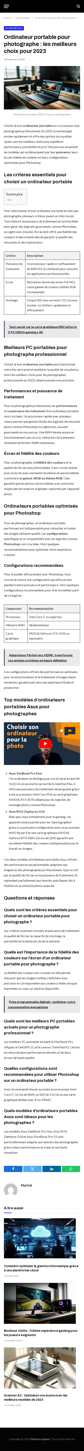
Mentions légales (40, 1439)
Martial (26, 1185)
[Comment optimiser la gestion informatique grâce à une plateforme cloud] (42, 1239)
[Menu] (6, 6)
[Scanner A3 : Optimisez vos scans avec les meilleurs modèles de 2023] (42, 1368)
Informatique (13, 28)
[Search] (78, 6)
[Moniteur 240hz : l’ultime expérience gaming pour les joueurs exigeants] (42, 1304)
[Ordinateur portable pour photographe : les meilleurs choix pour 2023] (42, 108)
